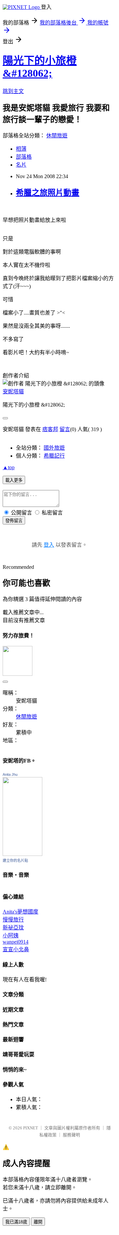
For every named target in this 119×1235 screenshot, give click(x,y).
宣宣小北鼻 (16, 949)
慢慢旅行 (13, 919)
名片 (21, 165)
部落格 (24, 157)
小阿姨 (11, 935)
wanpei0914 (15, 942)
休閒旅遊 (56, 135)
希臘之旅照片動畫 (47, 192)
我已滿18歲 (16, 1221)
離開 (38, 1221)
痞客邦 (50, 429)
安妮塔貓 (13, 391)
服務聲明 (71, 1134)
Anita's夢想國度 (20, 911)
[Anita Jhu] (22, 854)
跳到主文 (13, 91)
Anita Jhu (10, 774)
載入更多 (13, 480)
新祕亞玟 (13, 927)
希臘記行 (54, 456)
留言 (65, 429)
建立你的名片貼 (15, 861)
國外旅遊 (54, 448)
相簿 (21, 149)
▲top (9, 467)
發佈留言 (13, 520)
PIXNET (30, 1127)
